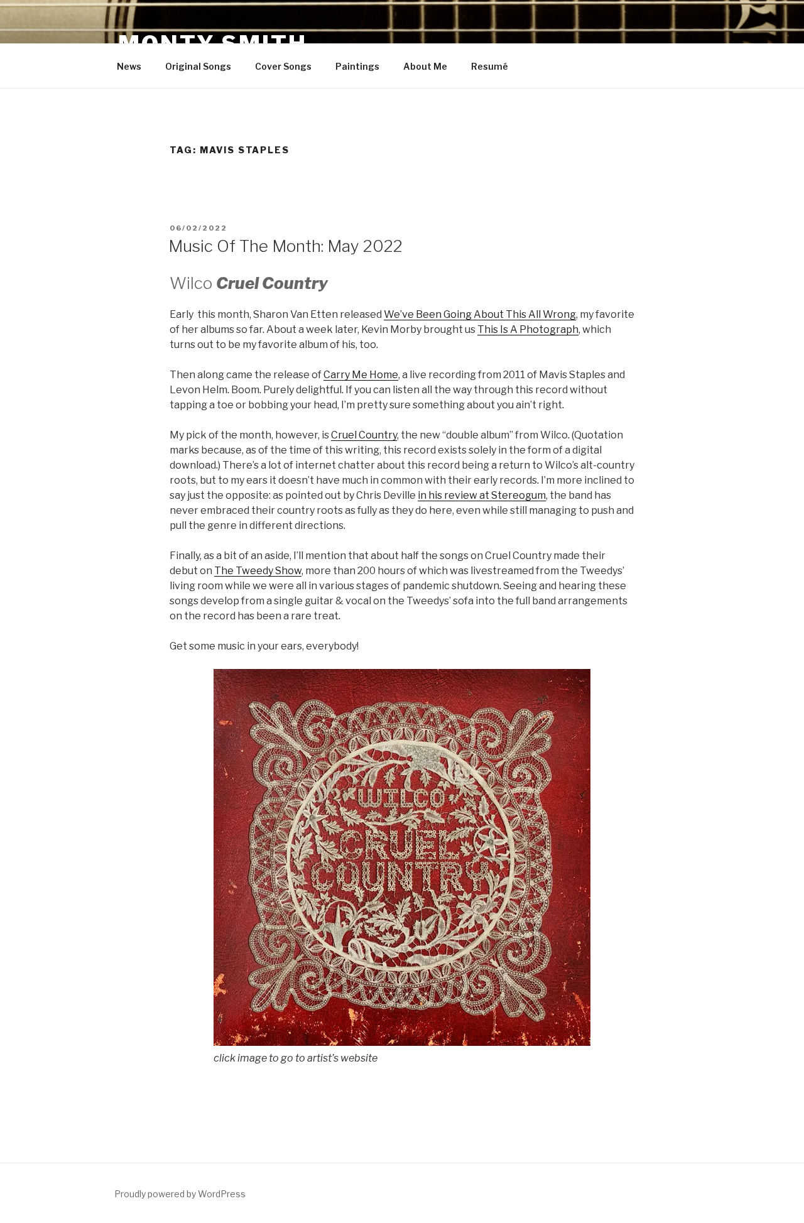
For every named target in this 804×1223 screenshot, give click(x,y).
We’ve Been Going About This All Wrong (480, 314)
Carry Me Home (360, 375)
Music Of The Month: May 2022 (285, 246)
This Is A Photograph (528, 329)
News (129, 66)
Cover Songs (283, 66)
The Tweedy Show (258, 571)
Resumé (489, 66)
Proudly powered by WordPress (180, 1193)
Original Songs (198, 66)
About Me (425, 66)
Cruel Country (364, 435)
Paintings (357, 66)
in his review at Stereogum (482, 495)
